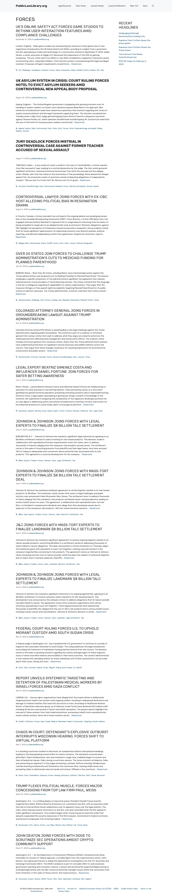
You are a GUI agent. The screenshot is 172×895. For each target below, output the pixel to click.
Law (47, 825)
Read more (76, 64)
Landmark (53, 564)
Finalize (34, 461)
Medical (54, 721)
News (145, 6)
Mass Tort (134, 6)
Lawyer (72, 243)
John (55, 879)
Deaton (37, 879)
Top (74, 825)
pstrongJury (81, 186)
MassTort (65, 514)
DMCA (116, 889)
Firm (31, 825)
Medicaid (65, 300)
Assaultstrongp (32, 186)
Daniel (49, 411)
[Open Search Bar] (153, 5)
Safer (100, 411)
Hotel (71, 128)
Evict (60, 128)
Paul (63, 825)
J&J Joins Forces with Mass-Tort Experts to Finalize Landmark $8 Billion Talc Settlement (59, 527)
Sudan (69, 668)
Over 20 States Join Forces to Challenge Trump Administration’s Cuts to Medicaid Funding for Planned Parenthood (61, 258)
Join (60, 300)
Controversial (41, 128)
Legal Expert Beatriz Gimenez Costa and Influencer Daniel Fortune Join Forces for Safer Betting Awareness (57, 371)
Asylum (28, 128)
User (102, 70)
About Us (61, 889)
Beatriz (31, 411)
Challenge (35, 300)
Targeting (87, 721)
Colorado (42, 357)
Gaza (43, 721)
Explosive (43, 775)
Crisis (55, 128)
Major (52, 825)
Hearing (57, 775)
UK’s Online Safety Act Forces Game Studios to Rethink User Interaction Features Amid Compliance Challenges (59, 31)
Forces (52, 70)
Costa (44, 411)
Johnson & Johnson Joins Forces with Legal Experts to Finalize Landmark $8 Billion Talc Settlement (58, 578)
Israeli (48, 721)
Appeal (21, 128)
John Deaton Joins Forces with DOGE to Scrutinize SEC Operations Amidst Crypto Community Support (54, 839)
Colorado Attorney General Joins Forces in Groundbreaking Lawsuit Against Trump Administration (58, 314)
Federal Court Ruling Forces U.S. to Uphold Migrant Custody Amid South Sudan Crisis (57, 630)
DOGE (43, 879)
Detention (29, 721)
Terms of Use (145, 889)
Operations (67, 879)
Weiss (85, 825)
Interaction (65, 70)
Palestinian (62, 721)
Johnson (47, 461)
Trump (96, 300)
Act (19, 70)
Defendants (34, 775)
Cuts (42, 300)
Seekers (19, 131)
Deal (25, 514)
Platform (81, 775)
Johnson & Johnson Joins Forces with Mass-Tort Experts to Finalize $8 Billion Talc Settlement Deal (62, 475)
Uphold (79, 668)
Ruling (99, 128)
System (26, 131)
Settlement (66, 461)
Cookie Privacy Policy (129, 889)
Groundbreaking (66, 357)
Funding (54, 300)
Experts (27, 461)
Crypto (31, 879)
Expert (55, 411)
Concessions (23, 825)
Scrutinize (76, 879)
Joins (66, 243)
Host (61, 243)
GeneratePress (36, 891)
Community (22, 879)
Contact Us (72, 889)
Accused (21, 186)
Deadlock (58, 186)
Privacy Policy (64, 891)
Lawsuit (81, 357)
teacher (96, 186)
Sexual (89, 186)
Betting (38, 411)
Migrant (52, 668)
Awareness (22, 411)
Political (79, 243)
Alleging (21, 243)
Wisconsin (101, 775)
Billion (20, 461)
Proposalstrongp (80, 128)
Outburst (73, 775)
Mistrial (72, 186)
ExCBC (49, 243)
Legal (95, 411)
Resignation (88, 243)
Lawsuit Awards (97, 6)
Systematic (78, 721)
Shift (88, 775)
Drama (43, 243)
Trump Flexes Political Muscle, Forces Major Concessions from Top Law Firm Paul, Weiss (59, 788)
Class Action (81, 6)
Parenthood (74, 300)
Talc (73, 461)
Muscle (58, 825)
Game (58, 70)
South (64, 668)
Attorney (34, 357)
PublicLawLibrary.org (31, 5)
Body (33, 128)
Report (70, 721)
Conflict (21, 721)
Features (45, 70)
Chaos (20, 775)
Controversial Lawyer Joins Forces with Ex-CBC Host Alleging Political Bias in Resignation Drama (61, 201)
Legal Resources (64, 6)
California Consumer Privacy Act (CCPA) (95, 889)
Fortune (69, 411)
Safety (86, 70)
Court (50, 128)
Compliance (36, 70)
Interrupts (65, 775)
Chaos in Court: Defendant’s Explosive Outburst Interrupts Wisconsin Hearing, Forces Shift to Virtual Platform (62, 736)
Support (88, 879)
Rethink (79, 70)
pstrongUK (92, 128)
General (56, 357)
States (90, 300)
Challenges (26, 70)
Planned (83, 300)
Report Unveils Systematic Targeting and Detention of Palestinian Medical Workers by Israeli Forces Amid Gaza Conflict (59, 682)
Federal (39, 668)
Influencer (84, 411)
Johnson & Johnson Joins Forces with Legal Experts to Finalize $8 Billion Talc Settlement (60, 423)
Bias (27, 243)
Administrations (24, 300)
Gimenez (76, 411)
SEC (82, 879)
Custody (32, 668)
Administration (24, 357)
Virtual (93, 775)
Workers (102, 721)
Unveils (95, 721)
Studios (93, 70)
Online (73, 70)
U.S (74, 668)
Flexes (36, 825)
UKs (98, 70)
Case (41, 186)
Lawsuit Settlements (116, 6)
